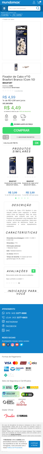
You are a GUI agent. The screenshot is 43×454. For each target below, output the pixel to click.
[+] (34, 271)
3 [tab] (21, 198)
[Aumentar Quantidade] (7, 136)
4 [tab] (24, 198)
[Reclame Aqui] (11, 395)
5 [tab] (27, 198)
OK (37, 142)
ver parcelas (7, 103)
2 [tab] (18, 198)
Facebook (11, 326)
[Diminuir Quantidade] (7, 138)
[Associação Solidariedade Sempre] (22, 403)
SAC (8, 330)
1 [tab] (15, 198)
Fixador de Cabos (8, 19)
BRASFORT (7, 83)
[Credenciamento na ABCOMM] (33, 388)
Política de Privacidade (14, 447)
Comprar (21, 130)
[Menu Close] (4, 8)
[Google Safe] (20, 388)
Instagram (12, 322)
